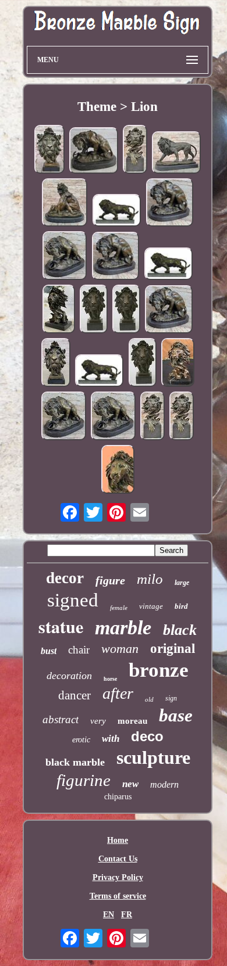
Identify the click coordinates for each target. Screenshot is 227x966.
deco (147, 736)
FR (126, 914)
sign (171, 698)
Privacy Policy (118, 877)
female (118, 607)
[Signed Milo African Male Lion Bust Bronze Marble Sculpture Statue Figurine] (178, 363)
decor (65, 578)
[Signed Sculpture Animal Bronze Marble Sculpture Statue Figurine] (113, 417)
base (176, 715)
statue (60, 626)
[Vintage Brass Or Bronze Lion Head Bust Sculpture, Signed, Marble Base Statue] (49, 150)
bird (181, 606)
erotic (81, 739)
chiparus (118, 796)
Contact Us (117, 858)
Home (117, 840)
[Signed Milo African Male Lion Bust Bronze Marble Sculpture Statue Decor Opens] (56, 363)
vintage (151, 606)
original (172, 648)
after (117, 693)
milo (150, 579)
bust (48, 651)
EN (108, 914)
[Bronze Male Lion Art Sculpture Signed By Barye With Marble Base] (176, 153)
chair (79, 650)
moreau (132, 721)
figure (110, 580)
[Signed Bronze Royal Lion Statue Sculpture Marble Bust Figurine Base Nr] (152, 417)
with (110, 738)
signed (72, 600)
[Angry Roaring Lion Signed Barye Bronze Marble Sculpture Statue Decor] (168, 264)
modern (164, 784)
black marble (75, 762)
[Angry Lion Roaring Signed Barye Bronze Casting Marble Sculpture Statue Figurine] (99, 371)
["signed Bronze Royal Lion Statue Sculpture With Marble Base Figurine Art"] (181, 417)
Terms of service (118, 896)
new (130, 783)
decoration (69, 675)
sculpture (153, 757)
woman (120, 648)
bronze (159, 670)
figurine (83, 780)
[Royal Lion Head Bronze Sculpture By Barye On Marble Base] (135, 150)
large (182, 583)
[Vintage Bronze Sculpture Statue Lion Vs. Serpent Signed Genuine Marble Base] (64, 256)
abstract (60, 719)
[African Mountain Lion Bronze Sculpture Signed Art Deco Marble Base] (118, 470)
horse (110, 679)
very (98, 721)
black (180, 630)
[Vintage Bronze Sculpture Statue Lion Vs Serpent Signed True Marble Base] (93, 151)
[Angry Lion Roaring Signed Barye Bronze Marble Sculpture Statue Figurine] (117, 211)
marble (123, 627)
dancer (74, 695)
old (149, 699)
